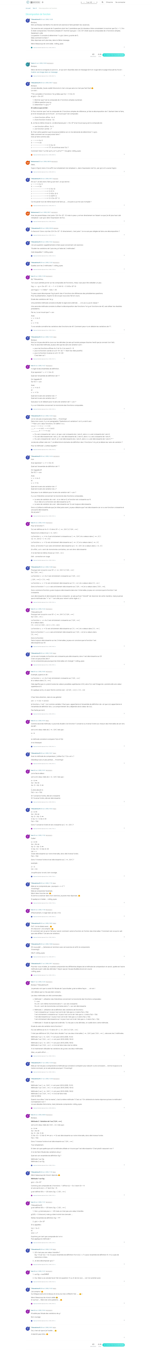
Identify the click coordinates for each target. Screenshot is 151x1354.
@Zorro (55, 82)
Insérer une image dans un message (44, 72)
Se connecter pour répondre (114, 55)
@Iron (55, 337)
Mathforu (36, 2)
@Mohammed (56, 178)
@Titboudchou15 (50, 63)
